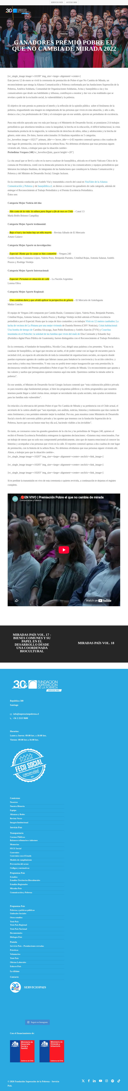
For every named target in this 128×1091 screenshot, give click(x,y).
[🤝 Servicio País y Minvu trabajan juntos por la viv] (55, 1012)
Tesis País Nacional (18, 929)
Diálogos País (16, 937)
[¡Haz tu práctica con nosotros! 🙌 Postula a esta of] (37, 1001)
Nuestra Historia (17, 806)
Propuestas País (17, 873)
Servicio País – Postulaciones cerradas (27, 946)
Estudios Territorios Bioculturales (25, 880)
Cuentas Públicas (17, 837)
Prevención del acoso (19, 864)
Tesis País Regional (18, 925)
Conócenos (15, 798)
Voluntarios (15, 954)
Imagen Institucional (19, 822)
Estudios (13, 877)
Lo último (14, 971)
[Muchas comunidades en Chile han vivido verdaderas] (18, 1012)
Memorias (14, 844)
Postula (13, 942)
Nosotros (14, 802)
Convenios (14, 853)
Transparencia (16, 833)
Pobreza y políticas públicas (22, 910)
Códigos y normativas (19, 868)
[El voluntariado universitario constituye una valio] (18, 1001)
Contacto (14, 977)
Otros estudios (16, 917)
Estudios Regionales (19, 884)
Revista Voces (16, 818)
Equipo (13, 810)
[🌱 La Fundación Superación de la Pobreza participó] (55, 1001)
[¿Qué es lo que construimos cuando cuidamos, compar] (37, 1012)
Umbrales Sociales (18, 913)
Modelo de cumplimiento (21, 860)
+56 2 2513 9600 (20, 718)
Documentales (16, 933)
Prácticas (14, 950)
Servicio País (16, 827)
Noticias (64, 34)
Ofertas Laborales (18, 962)
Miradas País (16, 888)
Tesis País (14, 922)
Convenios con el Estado (20, 856)
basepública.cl (45, 186)
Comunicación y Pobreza (21, 892)
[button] (122, 11)
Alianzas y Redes (17, 814)
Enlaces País (15, 966)
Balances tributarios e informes (24, 840)
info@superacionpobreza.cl (26, 714)
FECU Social (15, 848)
